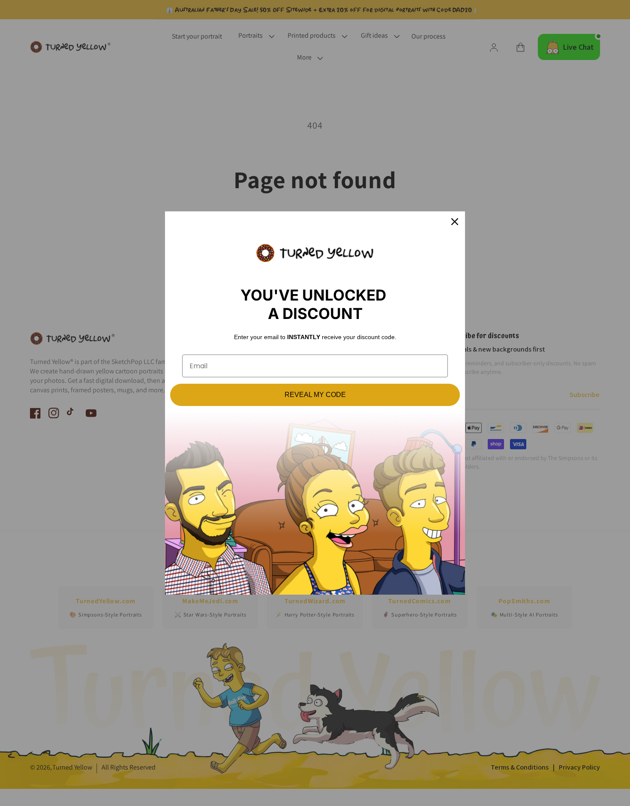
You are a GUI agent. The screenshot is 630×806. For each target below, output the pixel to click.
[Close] (454, 221)
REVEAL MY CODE (315, 394)
